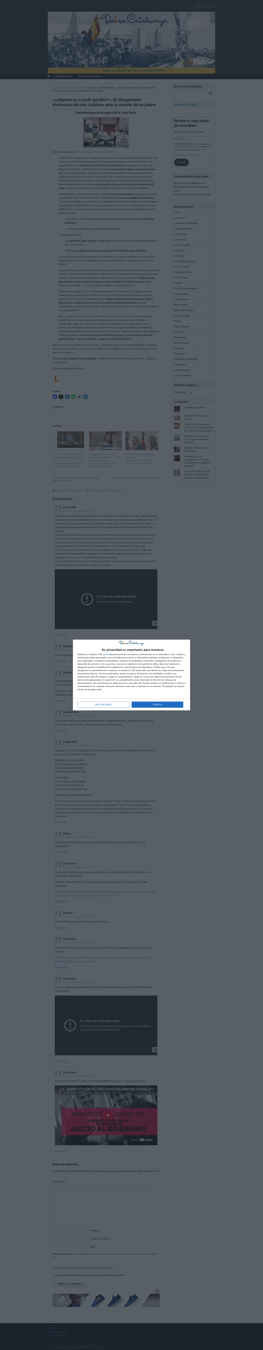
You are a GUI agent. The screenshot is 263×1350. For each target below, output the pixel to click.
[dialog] (131, 675)
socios (106, 654)
